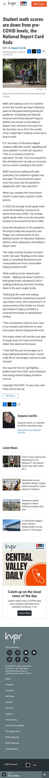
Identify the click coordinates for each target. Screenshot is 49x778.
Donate (40, 4)
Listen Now (24, 613)
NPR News (11, 396)
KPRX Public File (12, 737)
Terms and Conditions (14, 726)
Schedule (9, 691)
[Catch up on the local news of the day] (24, 564)
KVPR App (9, 696)
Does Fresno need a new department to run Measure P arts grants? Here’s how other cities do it (34, 463)
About (8, 679)
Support (8, 714)
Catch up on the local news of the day (24, 594)
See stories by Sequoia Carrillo (29, 431)
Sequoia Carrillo (18, 48)
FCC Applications (12, 731)
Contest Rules (11, 749)
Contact (8, 702)
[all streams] (45, 774)
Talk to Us (9, 708)
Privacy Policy (11, 720)
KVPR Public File (12, 743)
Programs (9, 685)
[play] (4, 774)
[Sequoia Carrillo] (9, 420)
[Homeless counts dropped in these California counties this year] (11, 505)
